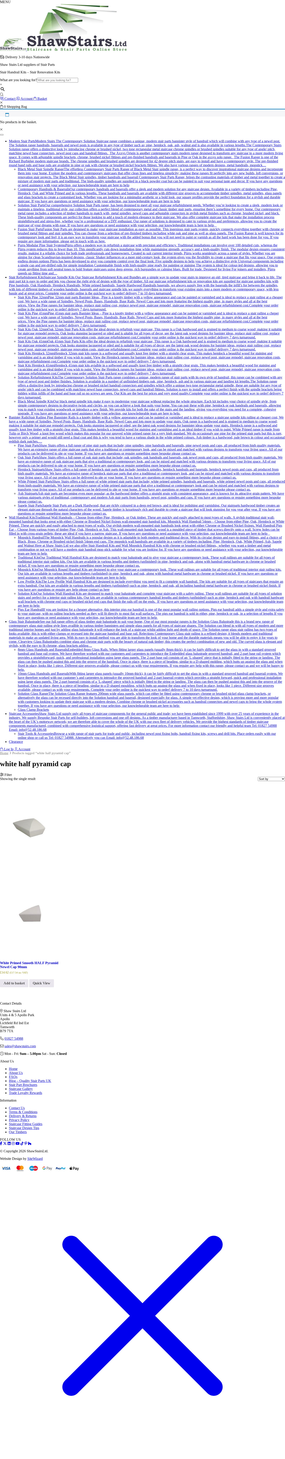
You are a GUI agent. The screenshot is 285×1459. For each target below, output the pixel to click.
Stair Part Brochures (23, 1085)
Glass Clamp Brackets (33, 709)
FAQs (13, 1077)
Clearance (16, 742)
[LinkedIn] (9, 1143)
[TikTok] (22, 1143)
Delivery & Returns (23, 1116)
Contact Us (17, 1108)
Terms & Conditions (23, 1112)
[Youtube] (18, 1143)
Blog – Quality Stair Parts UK (30, 1081)
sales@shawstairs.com (20, 1046)
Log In (8, 749)
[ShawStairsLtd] (63, 49)
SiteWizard (35, 1159)
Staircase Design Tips (24, 1128)
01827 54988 (13, 1038)
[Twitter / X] (5, 1143)
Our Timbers (18, 1132)
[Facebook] (1, 1143)
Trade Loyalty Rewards (25, 1093)
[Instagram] (13, 1143)
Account (24, 749)
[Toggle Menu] (2, 134)
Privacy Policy (19, 1120)
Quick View (41, 983)
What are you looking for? (18, 80)
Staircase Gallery (21, 1089)
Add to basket (14, 983)
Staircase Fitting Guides (25, 1124)
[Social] (25, 1143)
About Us (16, 1073)
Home (4, 753)
